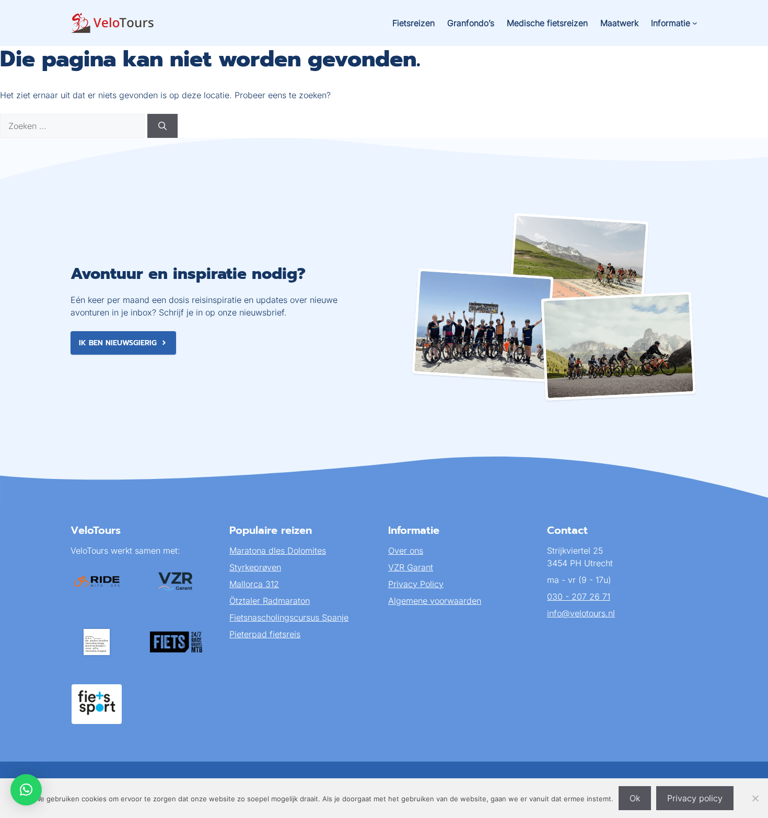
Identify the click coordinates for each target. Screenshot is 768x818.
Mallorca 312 (254, 584)
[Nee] (755, 798)
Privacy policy (695, 798)
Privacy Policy (416, 584)
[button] (26, 789)
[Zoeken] (162, 126)
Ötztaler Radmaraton (269, 600)
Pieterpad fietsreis (264, 634)
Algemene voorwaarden (434, 600)
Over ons (405, 550)
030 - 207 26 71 (578, 596)
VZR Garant (410, 567)
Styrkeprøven (255, 567)
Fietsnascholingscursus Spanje (288, 617)
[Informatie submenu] (694, 23)
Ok (635, 798)
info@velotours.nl (581, 613)
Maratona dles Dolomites (277, 550)
